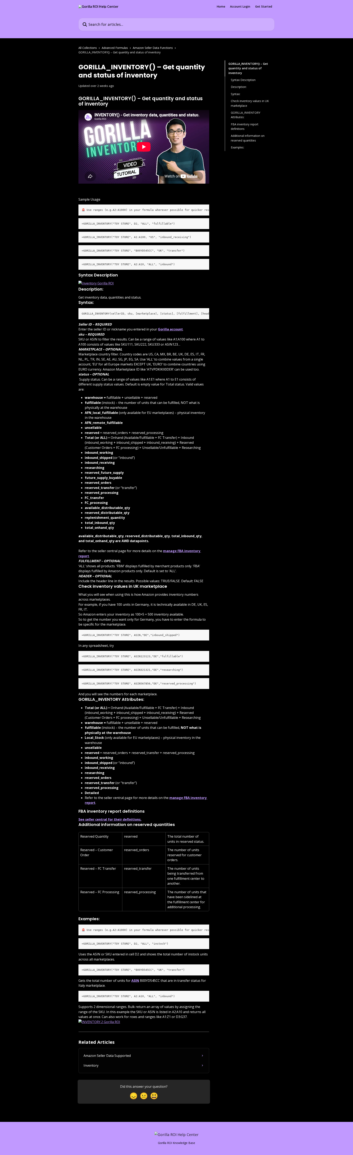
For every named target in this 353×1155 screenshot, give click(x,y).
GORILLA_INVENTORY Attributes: (245, 115)
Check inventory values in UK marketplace (250, 103)
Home (221, 6)
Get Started (263, 6)
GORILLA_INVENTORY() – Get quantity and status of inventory (248, 68)
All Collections (87, 48)
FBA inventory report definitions (244, 126)
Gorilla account (170, 329)
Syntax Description (243, 80)
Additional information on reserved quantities (248, 138)
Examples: (237, 147)
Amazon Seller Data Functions (153, 48)
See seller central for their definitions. (109, 819)
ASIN (135, 980)
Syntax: (235, 94)
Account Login (240, 6)
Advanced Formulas (115, 48)
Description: (239, 87)
